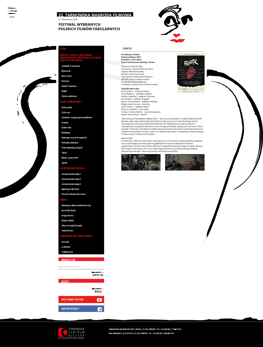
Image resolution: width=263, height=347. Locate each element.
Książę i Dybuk (67, 220)
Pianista (65, 81)
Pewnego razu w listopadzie (74, 137)
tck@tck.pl (176, 329)
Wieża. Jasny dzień (69, 157)
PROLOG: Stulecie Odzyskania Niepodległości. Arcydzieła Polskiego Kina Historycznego (81, 57)
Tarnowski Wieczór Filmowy (76, 236)
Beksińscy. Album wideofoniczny (76, 205)
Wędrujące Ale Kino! (70, 189)
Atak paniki (66, 107)
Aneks (63, 199)
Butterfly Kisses (68, 210)
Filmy (63, 48)
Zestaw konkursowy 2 (71, 179)
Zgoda (64, 162)
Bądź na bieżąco (70, 308)
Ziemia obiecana (69, 96)
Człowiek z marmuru (70, 65)
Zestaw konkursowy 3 (71, 184)
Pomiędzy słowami (69, 142)
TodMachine (67, 251)
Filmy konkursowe (70, 101)
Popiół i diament (69, 86)
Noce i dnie (66, 76)
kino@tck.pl (169, 333)
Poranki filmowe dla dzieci (73, 194)
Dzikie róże (66, 127)
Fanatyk (65, 241)
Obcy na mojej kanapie (71, 225)
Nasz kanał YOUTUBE (72, 299)
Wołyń (64, 91)
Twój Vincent (67, 230)
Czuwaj (64, 122)
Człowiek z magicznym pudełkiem (76, 117)
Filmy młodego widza (72, 168)
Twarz (64, 152)
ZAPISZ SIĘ (98, 275)
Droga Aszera (67, 215)
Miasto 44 (65, 70)
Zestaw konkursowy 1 (71, 174)
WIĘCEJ (98, 291)
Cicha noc (65, 112)
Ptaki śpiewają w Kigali (71, 147)
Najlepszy (65, 132)
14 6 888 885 (157, 333)
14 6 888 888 (165, 329)
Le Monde (65, 246)
